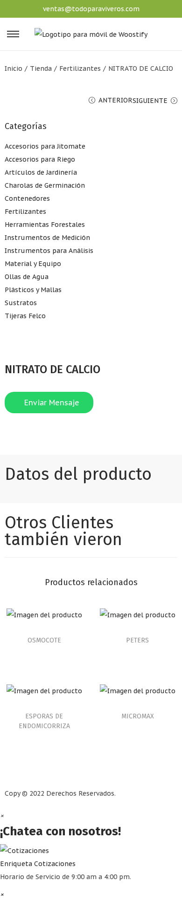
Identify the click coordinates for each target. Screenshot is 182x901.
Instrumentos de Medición (47, 237)
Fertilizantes (80, 68)
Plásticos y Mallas (33, 290)
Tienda (41, 68)
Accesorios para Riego (40, 159)
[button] (91, 856)
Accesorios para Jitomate (45, 146)
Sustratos (21, 303)
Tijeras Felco (25, 316)
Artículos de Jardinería (41, 172)
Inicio (13, 68)
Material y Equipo (33, 263)
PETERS (137, 640)
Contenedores (27, 198)
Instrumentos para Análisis (49, 250)
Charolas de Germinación (45, 185)
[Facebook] (16, 434)
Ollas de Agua (27, 277)
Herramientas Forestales (45, 224)
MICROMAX (137, 716)
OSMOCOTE (44, 640)
